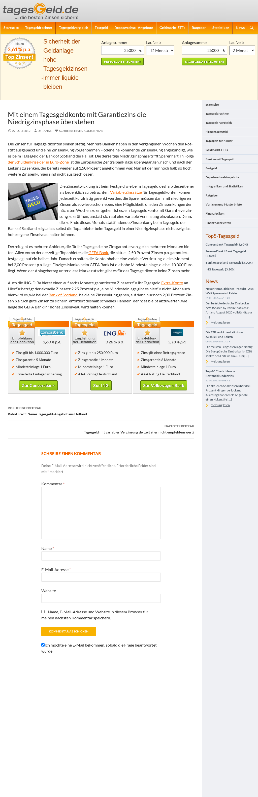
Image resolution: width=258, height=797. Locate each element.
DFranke (45, 131)
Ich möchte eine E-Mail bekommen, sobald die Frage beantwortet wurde (99, 648)
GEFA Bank (98, 252)
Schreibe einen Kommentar (81, 131)
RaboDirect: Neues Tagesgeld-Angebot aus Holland (47, 411)
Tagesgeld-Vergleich (219, 123)
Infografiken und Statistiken (224, 186)
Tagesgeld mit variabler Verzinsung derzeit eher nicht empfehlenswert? (139, 429)
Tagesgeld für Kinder (219, 141)
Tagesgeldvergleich (73, 27)
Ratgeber (199, 27)
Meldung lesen (220, 322)
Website (48, 590)
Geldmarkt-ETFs (172, 27)
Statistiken (220, 27)
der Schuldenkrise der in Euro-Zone (38, 162)
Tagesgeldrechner (38, 27)
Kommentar (52, 483)
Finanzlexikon (215, 213)
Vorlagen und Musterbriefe (224, 204)
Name (47, 548)
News (240, 27)
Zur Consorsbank (38, 385)
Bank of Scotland (63, 294)
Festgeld (101, 27)
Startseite (11, 27)
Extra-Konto (172, 282)
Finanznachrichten (218, 223)
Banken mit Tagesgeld (220, 159)
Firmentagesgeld (217, 132)
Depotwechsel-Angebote (133, 27)
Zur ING (101, 385)
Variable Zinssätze (126, 192)
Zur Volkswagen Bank (163, 385)
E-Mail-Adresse (56, 569)
